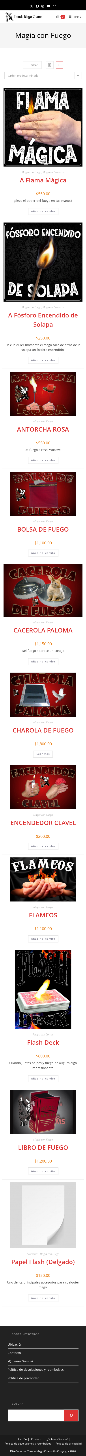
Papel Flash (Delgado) (43, 1262)
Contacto (14, 1353)
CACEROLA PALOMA (43, 630)
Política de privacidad (23, 1378)
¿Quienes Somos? (20, 1361)
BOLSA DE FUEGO (43, 529)
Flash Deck (43, 1042)
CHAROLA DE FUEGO (43, 730)
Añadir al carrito (43, 211)
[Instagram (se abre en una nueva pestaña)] (42, 6)
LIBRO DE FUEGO (43, 1147)
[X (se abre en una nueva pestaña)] (31, 6)
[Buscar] (71, 1415)
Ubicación (15, 1344)
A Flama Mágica (43, 180)
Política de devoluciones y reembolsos (36, 1369)
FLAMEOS (43, 915)
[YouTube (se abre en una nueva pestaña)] (48, 6)
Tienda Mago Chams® (41, 1451)
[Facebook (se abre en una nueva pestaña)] (37, 6)
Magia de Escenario (54, 172)
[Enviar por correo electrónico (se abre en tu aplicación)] (54, 6)
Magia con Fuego (31, 172)
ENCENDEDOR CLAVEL (43, 822)
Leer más (43, 754)
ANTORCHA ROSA (43, 429)
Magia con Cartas (43, 1034)
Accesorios (32, 1254)
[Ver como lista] (59, 65)
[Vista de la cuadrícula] (50, 65)
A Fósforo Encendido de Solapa (43, 319)
